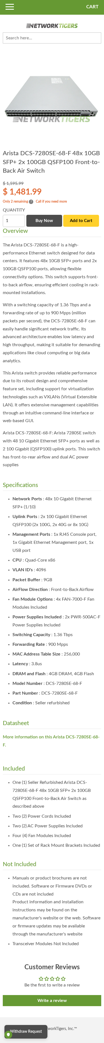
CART (92, 6)
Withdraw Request (26, 1032)
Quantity (14, 210)
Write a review (52, 1000)
